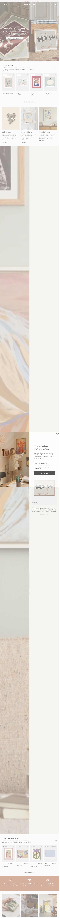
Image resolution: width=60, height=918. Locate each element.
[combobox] (44, 467)
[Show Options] (53, 467)
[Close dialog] (57, 433)
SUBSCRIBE (44, 472)
